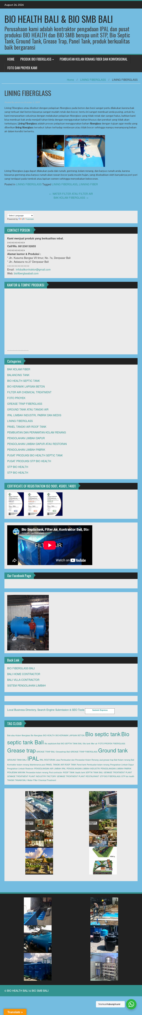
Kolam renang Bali (126, 759)
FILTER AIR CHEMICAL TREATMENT (29, 392)
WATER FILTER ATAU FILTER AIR (71, 194)
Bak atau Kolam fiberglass (18, 735)
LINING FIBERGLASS (93, 79)
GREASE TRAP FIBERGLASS (24, 403)
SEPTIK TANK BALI (94, 772)
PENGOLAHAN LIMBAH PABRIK (26, 449)
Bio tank (86, 743)
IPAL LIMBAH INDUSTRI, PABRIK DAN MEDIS (34, 415)
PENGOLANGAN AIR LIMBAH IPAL (50, 768)
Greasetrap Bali (63, 751)
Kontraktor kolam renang (18, 764)
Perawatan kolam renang (37, 772)
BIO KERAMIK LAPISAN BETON (26, 386)
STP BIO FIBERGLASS (110, 776)
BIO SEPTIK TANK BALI (71, 743)
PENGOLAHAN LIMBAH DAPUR (26, 438)
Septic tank (80, 772)
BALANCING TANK (18, 375)
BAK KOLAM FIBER (18, 369)
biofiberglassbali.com (26, 273)
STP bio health (127, 776)
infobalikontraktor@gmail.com (33, 269)
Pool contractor (55, 772)
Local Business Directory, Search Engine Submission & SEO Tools (45, 710)
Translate (29, 219)
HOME (10, 59)
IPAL (33, 758)
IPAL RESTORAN (47, 759)
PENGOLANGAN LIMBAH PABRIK (116, 768)
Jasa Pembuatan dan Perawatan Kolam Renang (77, 759)
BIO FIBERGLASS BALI (21, 668)
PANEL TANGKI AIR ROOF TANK (26, 426)
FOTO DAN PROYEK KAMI (22, 67)
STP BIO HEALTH (17, 467)
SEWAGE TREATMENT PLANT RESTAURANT (78, 776)
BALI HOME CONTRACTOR (23, 674)
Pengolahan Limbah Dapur (122, 764)
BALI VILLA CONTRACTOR (23, 680)
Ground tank (113, 750)
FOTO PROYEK (16, 398)
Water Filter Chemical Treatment (41, 780)
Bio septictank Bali (52, 743)
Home (70, 79)
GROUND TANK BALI (17, 759)
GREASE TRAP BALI (45, 751)
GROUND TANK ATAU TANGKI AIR (27, 409)
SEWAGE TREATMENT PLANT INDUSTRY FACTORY (31, 776)
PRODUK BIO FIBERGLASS (35, 59)
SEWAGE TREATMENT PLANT (118, 772)
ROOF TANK (69, 772)
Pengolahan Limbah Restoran (20, 768)
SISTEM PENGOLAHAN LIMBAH (26, 685)
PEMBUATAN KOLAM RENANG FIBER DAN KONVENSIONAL (94, 59)
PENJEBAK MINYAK (16, 772)
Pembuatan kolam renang (98, 764)
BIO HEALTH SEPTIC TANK (23, 381)
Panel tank (81, 764)
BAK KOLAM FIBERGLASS (71, 197)
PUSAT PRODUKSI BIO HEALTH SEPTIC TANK (35, 455)
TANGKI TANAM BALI (17, 780)
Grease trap (21, 750)
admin (17, 102)
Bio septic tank (103, 734)
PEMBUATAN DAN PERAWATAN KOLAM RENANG (36, 432)
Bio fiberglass (36, 735)
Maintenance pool (37, 764)
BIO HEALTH (49, 735)
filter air (94, 743)
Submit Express (100, 710)
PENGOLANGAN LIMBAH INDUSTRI (83, 768)
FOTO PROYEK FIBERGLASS (111, 743)
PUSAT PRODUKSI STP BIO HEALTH (29, 461)
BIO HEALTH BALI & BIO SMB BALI (58, 18)
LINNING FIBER (88, 184)
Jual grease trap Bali (108, 759)
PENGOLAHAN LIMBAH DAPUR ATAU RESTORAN (37, 444)
